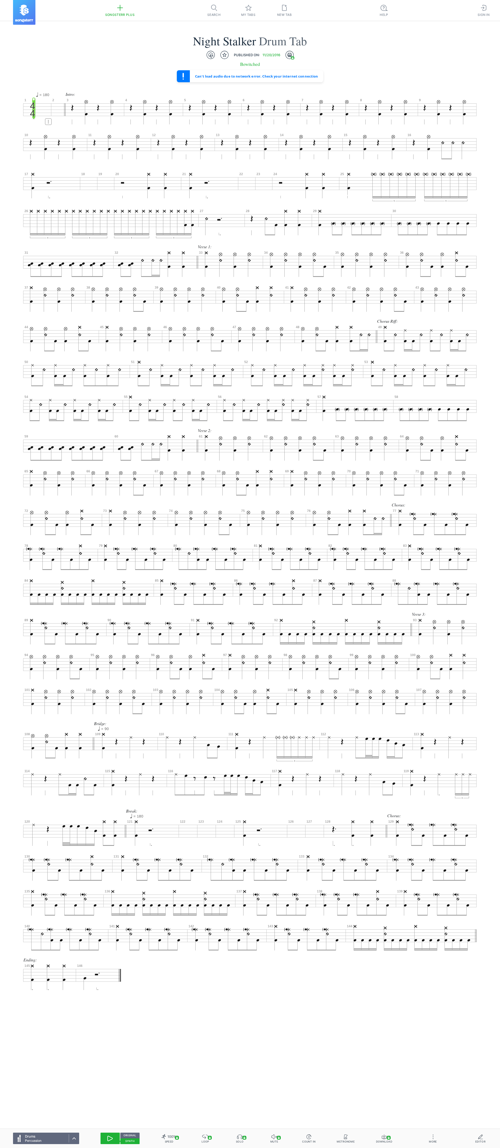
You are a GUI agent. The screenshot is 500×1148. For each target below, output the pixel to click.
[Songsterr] (24, 12)
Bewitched (250, 64)
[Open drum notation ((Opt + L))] (211, 55)
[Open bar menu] (48, 121)
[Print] (289, 55)
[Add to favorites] (224, 55)
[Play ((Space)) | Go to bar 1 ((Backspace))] (110, 1138)
